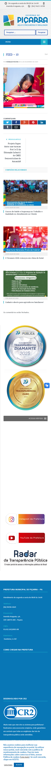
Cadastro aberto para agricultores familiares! (24, 302)
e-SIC (14, 639)
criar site (19, 725)
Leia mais (25, 757)
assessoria (20, 728)
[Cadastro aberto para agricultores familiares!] (25, 285)
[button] (36, 418)
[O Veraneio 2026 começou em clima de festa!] (25, 240)
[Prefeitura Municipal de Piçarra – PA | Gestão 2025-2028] (25, 20)
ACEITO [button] (19, 765)
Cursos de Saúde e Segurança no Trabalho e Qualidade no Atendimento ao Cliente (24, 212)
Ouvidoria (7, 639)
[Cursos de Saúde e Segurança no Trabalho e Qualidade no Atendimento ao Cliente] (25, 194)
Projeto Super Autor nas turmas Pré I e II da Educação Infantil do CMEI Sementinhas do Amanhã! (12, 152)
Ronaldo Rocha (12, 62)
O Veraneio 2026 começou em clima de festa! (24, 258)
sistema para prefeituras (34, 725)
